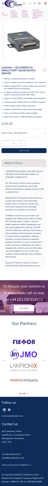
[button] (28, 3)
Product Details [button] (13, 163)
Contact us (10, 424)
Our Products (4, 14)
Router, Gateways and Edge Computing (14, 14)
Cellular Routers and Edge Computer (25, 14)
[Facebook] (9, 410)
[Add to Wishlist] (45, 70)
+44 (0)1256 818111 (26, 299)
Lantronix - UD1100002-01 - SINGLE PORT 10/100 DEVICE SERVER (38, 14)
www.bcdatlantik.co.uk (12, 416)
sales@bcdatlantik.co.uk (13, 458)
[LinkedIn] (4, 410)
